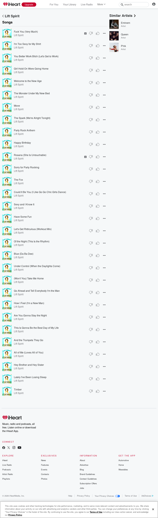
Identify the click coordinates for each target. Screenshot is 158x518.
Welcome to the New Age (28, 81)
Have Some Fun (23, 216)
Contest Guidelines (88, 478)
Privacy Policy (83, 495)
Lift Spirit (12, 15)
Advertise (84, 464)
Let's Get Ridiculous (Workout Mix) (33, 229)
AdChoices (146, 495)
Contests (45, 474)
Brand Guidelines (87, 474)
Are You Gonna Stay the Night (30, 315)
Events (44, 469)
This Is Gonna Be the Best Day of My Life (36, 327)
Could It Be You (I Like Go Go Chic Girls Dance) (40, 192)
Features (45, 464)
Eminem (125, 23)
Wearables (123, 469)
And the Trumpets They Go (28, 340)
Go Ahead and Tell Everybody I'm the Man (37, 290)
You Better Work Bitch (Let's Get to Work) (36, 56)
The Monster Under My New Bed (32, 93)
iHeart (5, 460)
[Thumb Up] (97, 33)
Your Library (69, 4)
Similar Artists (120, 15)
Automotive (123, 460)
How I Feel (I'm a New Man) (29, 303)
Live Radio (87, 4)
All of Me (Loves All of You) (28, 352)
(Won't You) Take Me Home (29, 278)
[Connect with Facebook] (3, 448)
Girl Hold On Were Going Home (31, 68)
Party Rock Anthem (24, 130)
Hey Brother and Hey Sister (29, 365)
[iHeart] (11, 4)
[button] (104, 33)
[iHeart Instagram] (13, 448)
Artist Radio (7, 474)
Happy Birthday (22, 142)
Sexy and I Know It (24, 204)
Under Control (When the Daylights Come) (37, 266)
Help (70, 495)
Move (17, 105)
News (43, 460)
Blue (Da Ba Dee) (23, 253)
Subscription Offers (88, 483)
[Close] (153, 509)
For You (54, 4)
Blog (82, 469)
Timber (18, 389)
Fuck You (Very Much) (26, 31)
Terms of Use (131, 495)
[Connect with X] (8, 448)
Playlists (6, 478)
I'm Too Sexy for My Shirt (27, 44)
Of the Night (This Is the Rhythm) (31, 241)
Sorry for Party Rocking (26, 167)
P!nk (123, 46)
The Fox (18, 179)
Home (121, 464)
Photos (44, 478)
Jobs (82, 488)
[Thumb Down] (91, 33)
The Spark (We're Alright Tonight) (32, 118)
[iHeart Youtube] (19, 448)
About (82, 460)
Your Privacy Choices (104, 495)
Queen (124, 34)
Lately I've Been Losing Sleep (30, 377)
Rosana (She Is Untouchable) (30, 155)
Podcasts (6, 469)
